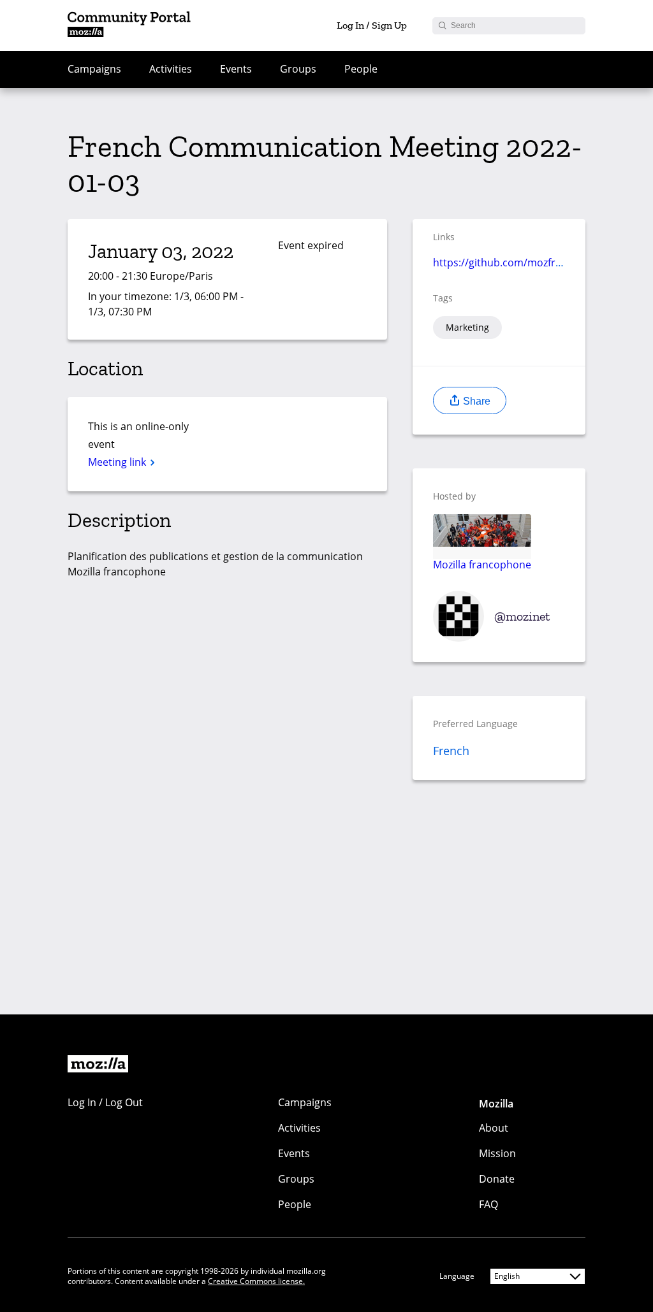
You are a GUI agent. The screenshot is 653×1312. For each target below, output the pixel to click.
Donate (497, 1179)
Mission (497, 1153)
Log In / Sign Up (372, 25)
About (493, 1128)
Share (475, 401)
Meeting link (118, 462)
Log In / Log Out (105, 1102)
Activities (170, 69)
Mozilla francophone (482, 564)
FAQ (488, 1204)
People (361, 69)
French (451, 750)
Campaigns (94, 69)
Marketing (467, 327)
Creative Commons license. (256, 1281)
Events (236, 69)
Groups (298, 69)
